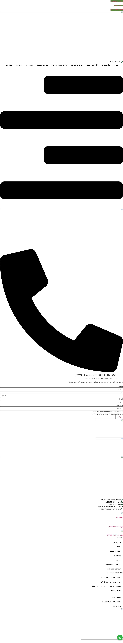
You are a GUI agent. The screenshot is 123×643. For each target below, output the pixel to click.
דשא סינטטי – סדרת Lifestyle (111, 582)
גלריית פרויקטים (92, 65)
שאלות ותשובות (42, 65)
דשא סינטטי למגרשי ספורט (111, 601)
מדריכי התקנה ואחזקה (59, 65)
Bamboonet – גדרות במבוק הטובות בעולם (106, 586)
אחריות (118, 560)
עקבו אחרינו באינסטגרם (115, 535)
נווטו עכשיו (119, 517)
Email (121, 399)
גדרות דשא (117, 606)
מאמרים (19, 65)
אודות (116, 65)
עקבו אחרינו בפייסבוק (116, 527)
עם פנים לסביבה (77, 65)
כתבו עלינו (29, 65)
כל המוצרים (106, 65)
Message (120, 405)
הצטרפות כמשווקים (114, 569)
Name (121, 386)
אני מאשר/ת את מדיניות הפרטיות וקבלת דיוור (108, 411)
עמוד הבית (117, 542)
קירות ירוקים (116, 597)
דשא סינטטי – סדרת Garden (111, 577)
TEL (121, 392)
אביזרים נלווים (116, 591)
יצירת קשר (9, 65)
